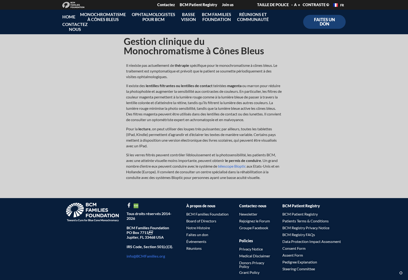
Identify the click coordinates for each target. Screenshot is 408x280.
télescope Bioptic (232, 166)
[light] (401, 273)
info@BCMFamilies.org (146, 256)
